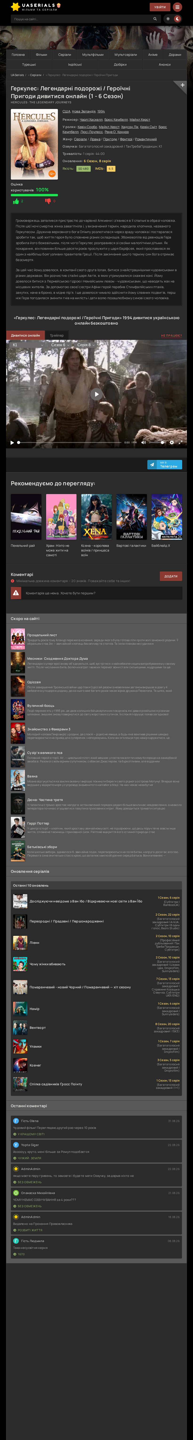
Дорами (175, 54)
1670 (21, 1254)
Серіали (64, 54)
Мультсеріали (126, 54)
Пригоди (110, 139)
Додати (171, 576)
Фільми (41, 54)
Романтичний (146, 139)
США (66, 111)
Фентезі (126, 139)
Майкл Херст (140, 119)
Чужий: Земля (29, 1158)
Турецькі (29, 64)
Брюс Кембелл (116, 119)
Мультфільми (93, 54)
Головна (18, 54)
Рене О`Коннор (117, 131)
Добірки (120, 64)
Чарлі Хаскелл (91, 119)
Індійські (75, 64)
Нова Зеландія (84, 111)
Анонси (165, 64)
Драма (95, 139)
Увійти (160, 7)
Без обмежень (30, 1182)
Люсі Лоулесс (91, 131)
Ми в (168, 464)
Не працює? (171, 336)
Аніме (152, 54)
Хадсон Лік (130, 127)
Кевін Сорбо (87, 127)
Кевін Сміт (148, 127)
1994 (101, 111)
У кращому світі (31, 1134)
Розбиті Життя (30, 1230)
